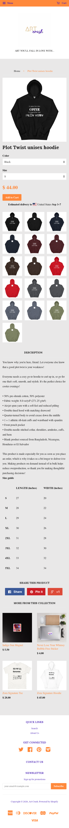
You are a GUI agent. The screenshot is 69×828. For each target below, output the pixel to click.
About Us (34, 733)
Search (34, 728)
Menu (10, 3)
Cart (63, 3)
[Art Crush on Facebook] (29, 750)
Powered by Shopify (48, 801)
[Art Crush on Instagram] (48, 750)
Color (6, 155)
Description (33, 352)
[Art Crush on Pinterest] (39, 750)
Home (17, 71)
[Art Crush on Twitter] (20, 750)
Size (5, 170)
